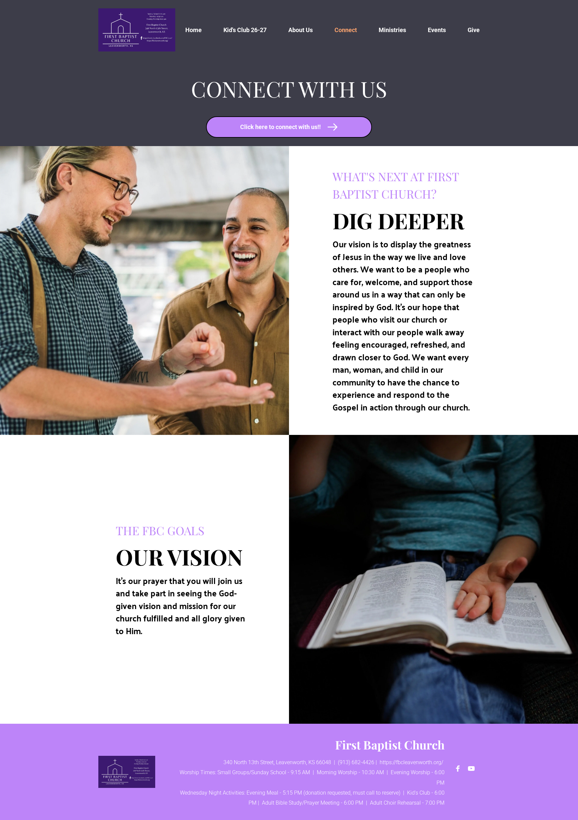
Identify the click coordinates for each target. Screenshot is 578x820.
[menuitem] (193, 29)
